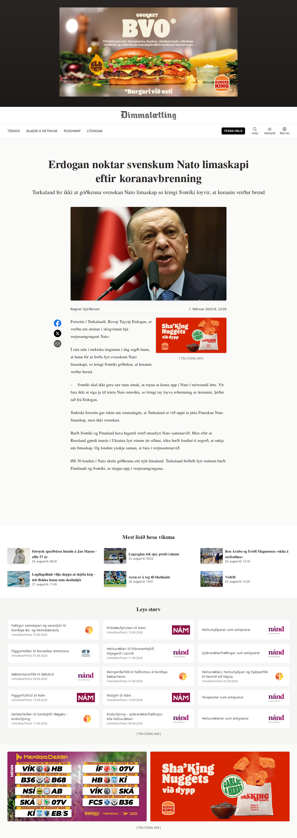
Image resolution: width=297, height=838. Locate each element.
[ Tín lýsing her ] (191, 358)
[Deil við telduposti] (57, 343)
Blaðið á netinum (41, 131)
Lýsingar (95, 131)
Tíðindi (13, 131)
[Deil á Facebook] (57, 323)
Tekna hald (233, 131)
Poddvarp (72, 131)
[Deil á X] (57, 333)
